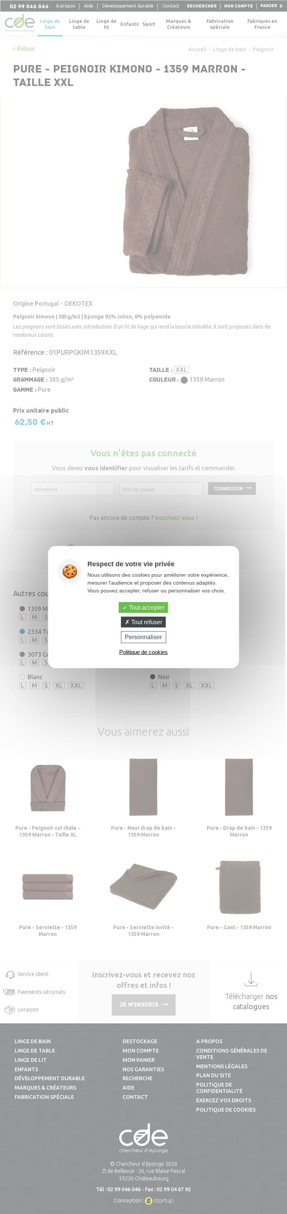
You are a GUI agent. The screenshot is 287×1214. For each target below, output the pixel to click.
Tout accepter (145, 607)
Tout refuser (146, 622)
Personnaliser (143, 637)
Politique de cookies (143, 651)
